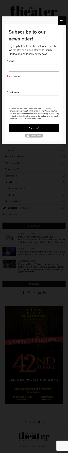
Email (11, 61)
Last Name (14, 92)
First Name (14, 77)
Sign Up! (34, 127)
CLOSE (62, 20)
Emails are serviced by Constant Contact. (25, 118)
